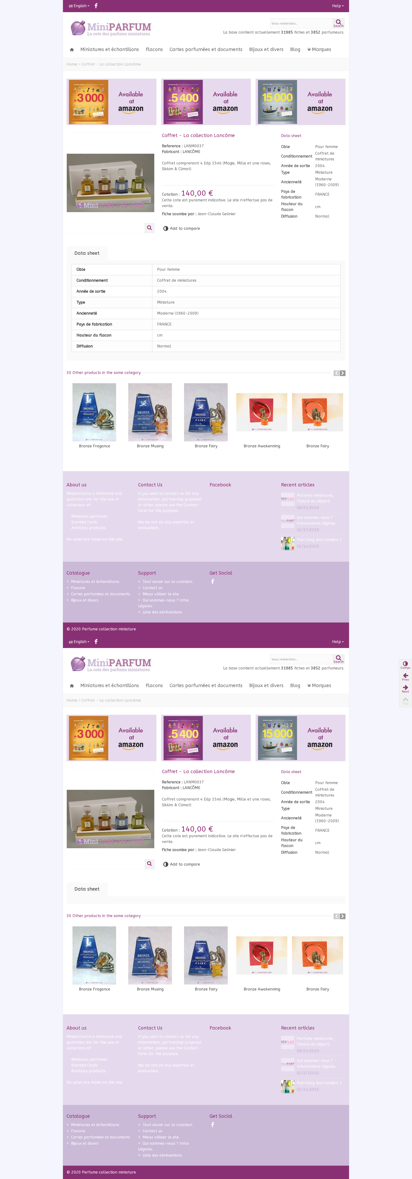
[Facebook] (96, 6)
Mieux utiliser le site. (159, 594)
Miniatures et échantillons (109, 49)
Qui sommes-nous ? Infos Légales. (163, 603)
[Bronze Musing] (150, 412)
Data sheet (86, 253)
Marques (321, 49)
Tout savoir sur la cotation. (165, 581)
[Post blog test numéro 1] (287, 543)
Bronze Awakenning (262, 446)
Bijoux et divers (266, 49)
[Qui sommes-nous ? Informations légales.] (287, 521)
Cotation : (171, 194)
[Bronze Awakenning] (261, 412)
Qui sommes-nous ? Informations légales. (316, 520)
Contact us (150, 588)
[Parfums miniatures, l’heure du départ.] (287, 499)
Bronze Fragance (94, 446)
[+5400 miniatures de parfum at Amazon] (206, 102)
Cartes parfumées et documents (206, 49)
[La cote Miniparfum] (111, 28)
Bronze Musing (150, 446)
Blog (295, 49)
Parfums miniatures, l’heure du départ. (315, 498)
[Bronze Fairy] (206, 412)
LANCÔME (191, 151)
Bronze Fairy (206, 446)
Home (72, 64)
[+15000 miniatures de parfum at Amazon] (300, 102)
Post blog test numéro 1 (319, 539)
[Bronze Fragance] (94, 412)
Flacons (154, 49)
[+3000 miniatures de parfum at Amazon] (111, 102)
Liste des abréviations (160, 612)
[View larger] (149, 228)
